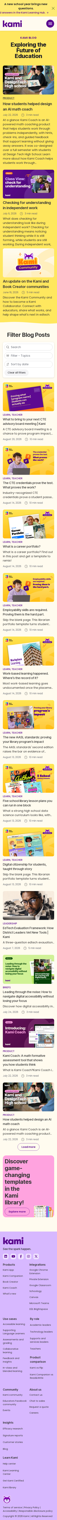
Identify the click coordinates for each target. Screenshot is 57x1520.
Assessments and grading (13, 1341)
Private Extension (39, 1279)
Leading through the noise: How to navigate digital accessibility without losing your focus (28, 996)
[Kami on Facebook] (21, 1256)
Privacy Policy (31, 1507)
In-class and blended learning (12, 1369)
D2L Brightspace (38, 1309)
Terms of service (12, 1507)
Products (9, 1264)
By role (34, 1319)
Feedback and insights (11, 1360)
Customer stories (13, 1442)
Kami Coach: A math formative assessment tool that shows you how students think (24, 1060)
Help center (9, 1463)
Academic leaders (40, 1325)
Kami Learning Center (11, 1472)
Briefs (7, 987)
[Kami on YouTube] (13, 1256)
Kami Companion (13, 1276)
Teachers (35, 1348)
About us (35, 1389)
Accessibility (10, 1511)
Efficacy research (13, 1428)
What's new (9, 1293)
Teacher (17, 414)
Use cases (10, 1319)
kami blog (28, 38)
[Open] (50, 24)
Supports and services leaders (39, 1340)
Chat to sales (37, 1400)
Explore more (17, 1211)
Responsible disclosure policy (36, 1511)
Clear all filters (16, 372)
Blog (5, 1449)
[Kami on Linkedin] (6, 1256)
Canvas (33, 1297)
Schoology (35, 1291)
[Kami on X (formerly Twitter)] (36, 1256)
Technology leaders (41, 1331)
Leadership (10, 923)
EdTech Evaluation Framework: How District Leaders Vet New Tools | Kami (28, 932)
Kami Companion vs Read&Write (41, 1376)
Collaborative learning (10, 1350)
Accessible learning (14, 1324)
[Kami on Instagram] (28, 1256)
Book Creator (10, 1281)
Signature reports (13, 1435)
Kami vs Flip (36, 1367)
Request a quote (39, 1407)
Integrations (37, 1264)
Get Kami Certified (13, 1480)
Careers (33, 1412)
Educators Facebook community (15, 1402)
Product (8, 98)
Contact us (35, 1394)
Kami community (12, 1394)
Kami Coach (10, 1287)
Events (6, 1410)
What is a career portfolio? (22, 546)
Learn (6, 414)
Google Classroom (40, 1285)
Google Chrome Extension (38, 1271)
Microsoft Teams (39, 1303)
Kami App (8, 1270)
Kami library (9, 1487)
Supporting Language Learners (14, 1332)
